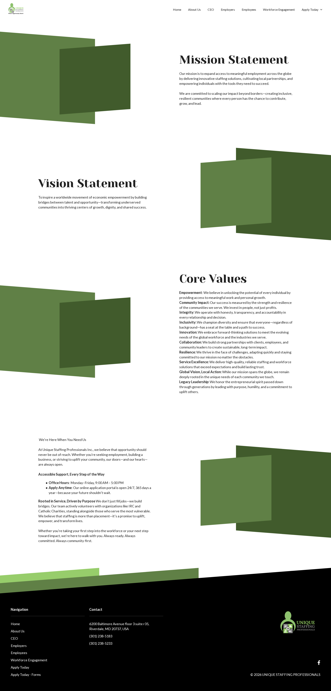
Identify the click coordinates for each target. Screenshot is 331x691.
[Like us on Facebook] (318, 662)
